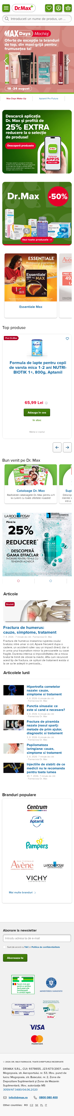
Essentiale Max (30, 307)
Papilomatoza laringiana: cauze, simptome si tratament (44, 749)
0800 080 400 (48, 1097)
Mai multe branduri (21, 892)
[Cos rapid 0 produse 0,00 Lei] (68, 8)
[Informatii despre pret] (46, 403)
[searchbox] (37, 18)
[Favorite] (49, 8)
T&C (26, 947)
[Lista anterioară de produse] (57, 447)
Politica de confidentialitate (45, 947)
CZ (31, 1105)
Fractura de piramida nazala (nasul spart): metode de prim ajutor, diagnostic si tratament (45, 727)
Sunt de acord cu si (33, 947)
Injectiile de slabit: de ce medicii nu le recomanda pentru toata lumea (46, 768)
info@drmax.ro (18, 1097)
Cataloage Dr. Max (31, 491)
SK (36, 1105)
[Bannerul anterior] (5, 60)
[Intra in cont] (58, 8)
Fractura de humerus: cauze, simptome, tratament (29, 629)
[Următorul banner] (68, 60)
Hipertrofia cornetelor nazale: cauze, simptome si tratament (44, 690)
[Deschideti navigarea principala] (6, 8)
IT (46, 1105)
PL (41, 1105)
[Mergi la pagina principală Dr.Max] (24, 8)
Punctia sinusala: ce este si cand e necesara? (46, 708)
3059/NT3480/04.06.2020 (20, 1089)
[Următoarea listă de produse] (67, 447)
